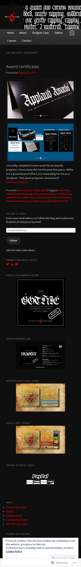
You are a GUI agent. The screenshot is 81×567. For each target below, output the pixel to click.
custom (40, 197)
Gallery (58, 32)
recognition (36, 200)
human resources (17, 200)
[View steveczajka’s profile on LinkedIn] (12, 264)
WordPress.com (16, 524)
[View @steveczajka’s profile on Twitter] (7, 264)
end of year (53, 197)
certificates (63, 193)
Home (10, 32)
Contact (26, 40)
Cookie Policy (14, 551)
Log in (10, 511)
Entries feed (14, 515)
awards (10, 193)
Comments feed (16, 519)
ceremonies (47, 193)
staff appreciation (56, 200)
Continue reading (18, 182)
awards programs (28, 193)
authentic (64, 190)
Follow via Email (16, 213)
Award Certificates (22, 66)
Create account (16, 507)
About (23, 32)
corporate (27, 197)
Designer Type (40, 32)
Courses (11, 40)
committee (13, 197)
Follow (13, 240)
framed (65, 197)
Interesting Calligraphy (32, 190)
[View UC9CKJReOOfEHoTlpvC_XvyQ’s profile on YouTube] (16, 264)
